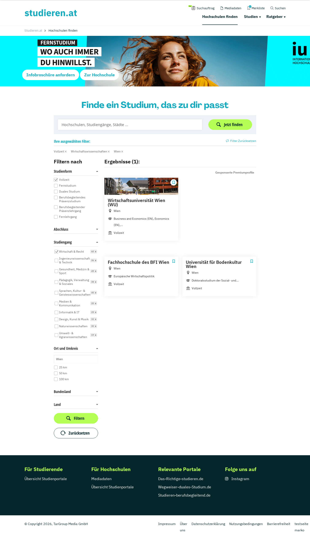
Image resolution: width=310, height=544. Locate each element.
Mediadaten (101, 478)
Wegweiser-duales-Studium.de (184, 487)
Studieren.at (33, 30)
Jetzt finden (233, 124)
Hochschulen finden (220, 16)
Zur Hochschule (99, 75)
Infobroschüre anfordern (50, 75)
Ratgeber (274, 16)
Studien (251, 16)
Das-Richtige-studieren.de (180, 478)
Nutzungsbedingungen (246, 524)
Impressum (167, 524)
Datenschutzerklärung (208, 524)
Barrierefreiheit (278, 524)
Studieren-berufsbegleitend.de (184, 495)
